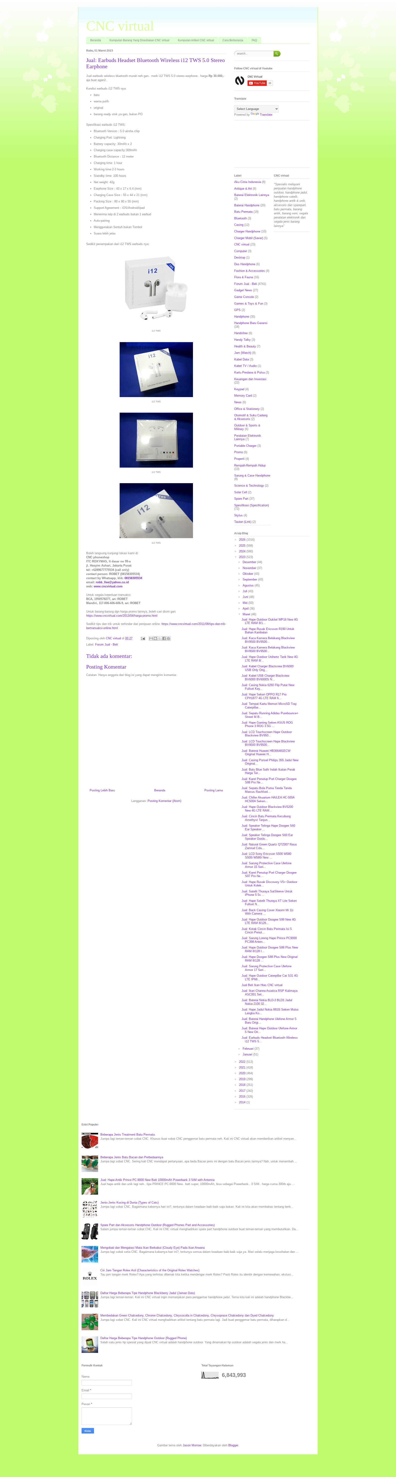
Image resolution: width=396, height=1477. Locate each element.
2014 (242, 1102)
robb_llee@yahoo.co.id (112, 582)
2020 (242, 1073)
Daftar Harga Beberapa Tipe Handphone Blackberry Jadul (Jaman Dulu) (147, 1293)
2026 (242, 539)
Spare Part (241, 498)
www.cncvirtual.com (108, 586)
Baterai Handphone (246, 205)
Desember (250, 562)
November (250, 568)
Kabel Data (241, 359)
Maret (247, 614)
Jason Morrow (192, 1445)
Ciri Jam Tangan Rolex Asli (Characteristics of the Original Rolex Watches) (149, 1270)
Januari (248, 1054)
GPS (237, 310)
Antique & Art (243, 188)
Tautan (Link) (242, 521)
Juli (245, 591)
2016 (242, 1096)
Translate (266, 114)
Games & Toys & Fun (248, 303)
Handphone (241, 316)
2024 (242, 551)
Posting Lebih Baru (102, 790)
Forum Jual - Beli (106, 644)
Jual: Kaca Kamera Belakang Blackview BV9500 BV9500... (268, 639)
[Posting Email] (142, 638)
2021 (242, 1067)
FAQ (254, 40)
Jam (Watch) (242, 352)
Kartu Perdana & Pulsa (249, 372)
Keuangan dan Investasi (250, 379)
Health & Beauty (245, 346)
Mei (245, 603)
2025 (242, 545)
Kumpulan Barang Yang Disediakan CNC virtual (139, 40)
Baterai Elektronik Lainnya (251, 195)
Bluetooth (240, 218)
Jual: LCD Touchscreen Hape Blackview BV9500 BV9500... (268, 743)
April (246, 608)
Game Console (244, 297)
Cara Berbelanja (233, 40)
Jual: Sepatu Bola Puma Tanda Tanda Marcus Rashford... (267, 789)
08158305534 (133, 578)
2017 (242, 1091)
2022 (242, 1061)
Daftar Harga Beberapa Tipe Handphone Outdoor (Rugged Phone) (143, 1338)
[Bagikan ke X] (159, 638)
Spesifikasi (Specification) (251, 505)
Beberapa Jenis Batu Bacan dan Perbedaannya (131, 1157)
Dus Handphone (244, 264)
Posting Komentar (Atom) (164, 801)
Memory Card (243, 395)
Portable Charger (245, 445)
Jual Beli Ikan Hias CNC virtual (262, 985)
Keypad (239, 389)
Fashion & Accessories (249, 271)
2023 (242, 557)
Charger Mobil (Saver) (248, 238)
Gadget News (243, 290)
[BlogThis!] (155, 638)
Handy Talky (242, 339)
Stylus (238, 515)
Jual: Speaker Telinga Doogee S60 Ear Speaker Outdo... (267, 836)
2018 (242, 1085)
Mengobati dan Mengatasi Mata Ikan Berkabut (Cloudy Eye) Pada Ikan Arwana (152, 1247)
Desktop (239, 257)
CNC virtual (120, 25)
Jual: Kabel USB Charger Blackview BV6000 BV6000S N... (265, 677)
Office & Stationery (247, 409)
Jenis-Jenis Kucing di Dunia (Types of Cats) (129, 1202)
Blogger (233, 1445)
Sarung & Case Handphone (252, 475)
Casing (238, 224)
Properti (239, 459)
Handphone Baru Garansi (250, 323)
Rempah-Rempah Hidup (250, 465)
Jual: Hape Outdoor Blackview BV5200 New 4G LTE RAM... (267, 808)
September (250, 579)
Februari (248, 1048)
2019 (242, 1079)
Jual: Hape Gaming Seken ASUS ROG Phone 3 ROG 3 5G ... (267, 724)
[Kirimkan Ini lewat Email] (151, 638)
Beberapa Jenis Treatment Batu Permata (127, 1134)
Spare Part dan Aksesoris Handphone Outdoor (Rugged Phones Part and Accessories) (157, 1225)
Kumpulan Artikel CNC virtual (196, 40)
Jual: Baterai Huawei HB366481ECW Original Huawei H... (266, 752)
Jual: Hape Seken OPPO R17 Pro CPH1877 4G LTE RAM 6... (264, 696)
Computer (240, 251)
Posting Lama (213, 790)
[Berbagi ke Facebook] (164, 638)
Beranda (95, 40)
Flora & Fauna (243, 277)
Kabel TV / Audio (245, 366)
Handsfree (241, 333)
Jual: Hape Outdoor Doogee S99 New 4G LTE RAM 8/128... (269, 921)
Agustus (249, 585)
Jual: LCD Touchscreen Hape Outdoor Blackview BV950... (267, 733)
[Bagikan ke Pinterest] (168, 638)
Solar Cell (240, 492)
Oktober (248, 573)
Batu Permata (243, 211)
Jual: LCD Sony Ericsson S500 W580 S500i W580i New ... (266, 855)
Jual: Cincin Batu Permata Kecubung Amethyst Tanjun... (266, 818)
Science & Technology (249, 485)
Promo (238, 452)
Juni (246, 597)
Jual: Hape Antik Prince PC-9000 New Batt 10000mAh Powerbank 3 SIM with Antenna (157, 1180)
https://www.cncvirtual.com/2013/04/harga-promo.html (121, 615)
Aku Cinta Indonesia (247, 182)
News (238, 402)
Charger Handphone (247, 231)
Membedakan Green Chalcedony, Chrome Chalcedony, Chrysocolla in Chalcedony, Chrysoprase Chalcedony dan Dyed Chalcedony (187, 1315)
